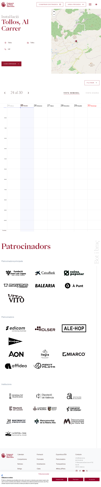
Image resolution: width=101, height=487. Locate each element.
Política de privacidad (44, 474)
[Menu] (90, 4)
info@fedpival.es (80, 458)
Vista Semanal (72, 93)
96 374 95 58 (79, 460)
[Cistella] (96, 4)
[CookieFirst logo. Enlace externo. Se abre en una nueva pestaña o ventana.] (2, 475)
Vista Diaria (92, 93)
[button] (76, 41)
